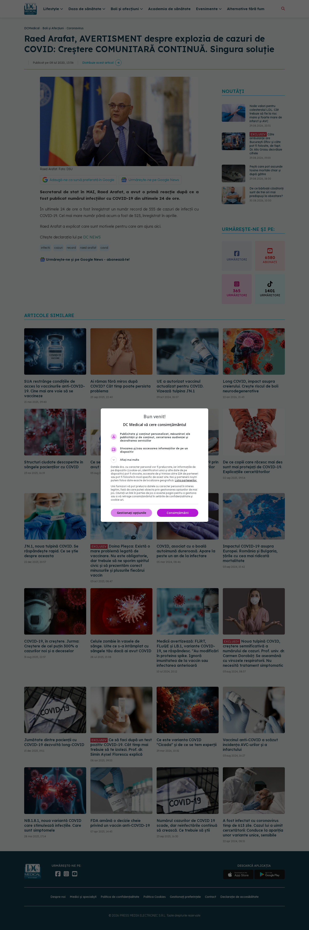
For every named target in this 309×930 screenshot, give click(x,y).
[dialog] (154, 465)
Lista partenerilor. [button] (186, 480)
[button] (154, 460)
